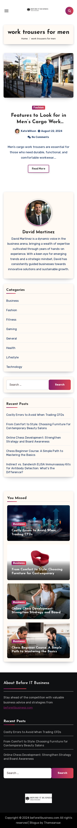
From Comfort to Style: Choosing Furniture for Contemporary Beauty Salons (37, 573)
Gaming (11, 329)
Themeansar (52, 822)
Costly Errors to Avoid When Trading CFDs (35, 414)
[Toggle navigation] (6, 11)
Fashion (38, 107)
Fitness (11, 319)
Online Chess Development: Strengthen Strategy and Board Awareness (36, 612)
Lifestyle (12, 357)
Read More (38, 168)
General (11, 338)
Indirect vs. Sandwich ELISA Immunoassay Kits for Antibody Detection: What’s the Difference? (38, 468)
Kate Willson (28, 131)
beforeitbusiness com (18, 707)
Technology (14, 367)
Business (12, 300)
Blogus (34, 822)
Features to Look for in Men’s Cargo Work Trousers (38, 122)
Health (10, 348)
